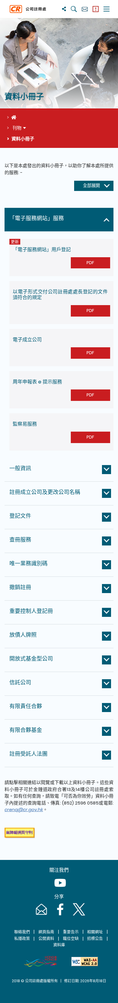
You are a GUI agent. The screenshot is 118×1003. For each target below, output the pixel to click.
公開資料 (46, 938)
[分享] (64, 9)
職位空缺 (71, 938)
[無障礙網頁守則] (84, 961)
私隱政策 (22, 938)
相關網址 (95, 931)
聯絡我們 (22, 931)
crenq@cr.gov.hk (24, 809)
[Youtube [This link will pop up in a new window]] (59, 889)
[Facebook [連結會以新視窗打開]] (59, 915)
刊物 (16, 128)
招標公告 (95, 938)
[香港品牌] (40, 961)
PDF (90, 263)
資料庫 (59, 944)
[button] (60, 219)
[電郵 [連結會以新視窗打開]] (40, 915)
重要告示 (71, 931)
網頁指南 (46, 931)
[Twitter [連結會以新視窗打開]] (78, 915)
